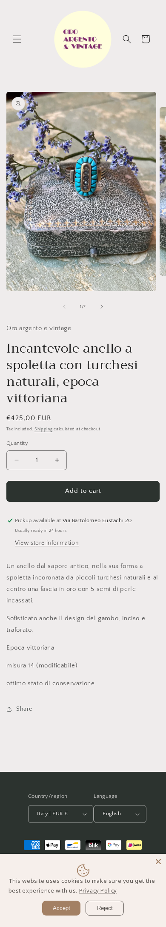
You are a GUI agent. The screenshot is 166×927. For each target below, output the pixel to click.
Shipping (43, 429)
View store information (47, 543)
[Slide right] (101, 306)
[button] (17, 39)
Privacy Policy (98, 890)
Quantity (17, 443)
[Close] (158, 861)
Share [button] (24, 709)
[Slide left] (64, 306)
